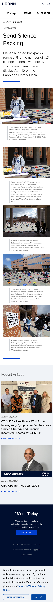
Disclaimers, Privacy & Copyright (26, 549)
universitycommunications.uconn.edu (26, 524)
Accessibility (26, 554)
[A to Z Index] (49, 4)
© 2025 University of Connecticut (26, 544)
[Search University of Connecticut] (43, 4)
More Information (16, 597)
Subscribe (26, 532)
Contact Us (19, 527)
